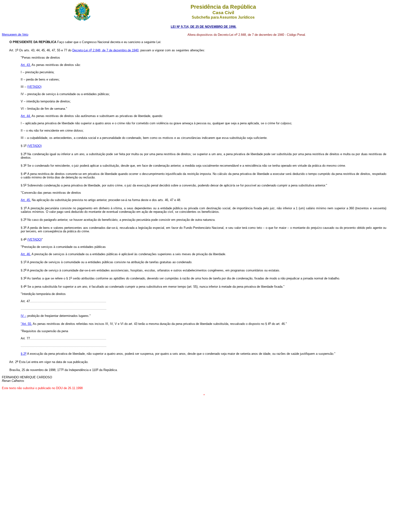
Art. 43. (26, 65)
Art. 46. (26, 254)
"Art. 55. (26, 324)
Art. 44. (26, 116)
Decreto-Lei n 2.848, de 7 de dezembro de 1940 (105, 50)
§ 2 (23, 353)
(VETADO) (34, 239)
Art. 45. (26, 200)
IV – (23, 316)
